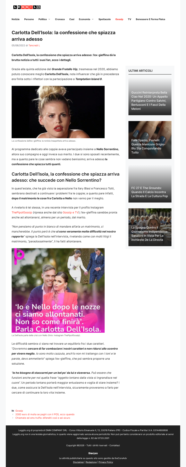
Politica (43, 19)
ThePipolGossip (22, 212)
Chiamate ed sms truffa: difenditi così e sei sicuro (42, 417)
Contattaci (114, 445)
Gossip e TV (70, 212)
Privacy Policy (106, 462)
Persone (29, 19)
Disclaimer (78, 462)
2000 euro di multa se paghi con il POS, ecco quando (45, 414)
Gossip (119, 19)
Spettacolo (105, 19)
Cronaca (60, 19)
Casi (71, 19)
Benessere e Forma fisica (150, 19)
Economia (84, 19)
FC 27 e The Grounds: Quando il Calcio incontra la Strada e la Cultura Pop (149, 192)
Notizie (16, 19)
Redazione (91, 462)
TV (129, 19)
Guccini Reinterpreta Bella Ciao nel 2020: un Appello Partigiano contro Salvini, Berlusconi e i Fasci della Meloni (149, 101)
